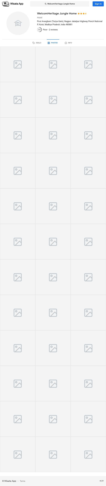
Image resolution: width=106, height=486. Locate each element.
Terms (22, 481)
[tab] (37, 43)
